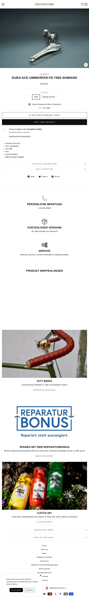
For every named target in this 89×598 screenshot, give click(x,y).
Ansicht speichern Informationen (20, 136)
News (44, 553)
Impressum (44, 561)
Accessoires (44, 522)
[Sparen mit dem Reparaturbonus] (44, 420)
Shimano (44, 74)
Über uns (44, 549)
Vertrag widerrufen (44, 572)
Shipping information (44, 164)
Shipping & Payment (44, 557)
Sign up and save (44, 537)
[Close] (41, 575)
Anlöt (36, 97)
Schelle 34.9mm (48, 97)
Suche (44, 546)
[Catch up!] (44, 486)
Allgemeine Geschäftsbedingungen (44, 565)
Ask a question (44, 169)
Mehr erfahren (44, 456)
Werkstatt (44, 576)
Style (44, 92)
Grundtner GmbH (44, 530)
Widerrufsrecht (44, 569)
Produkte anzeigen (44, 390)
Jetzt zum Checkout (44, 122)
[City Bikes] (44, 354)
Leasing (44, 580)
